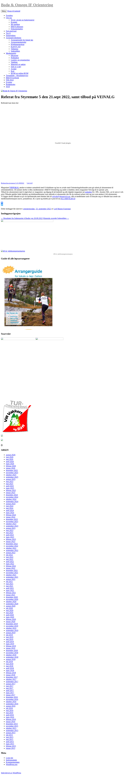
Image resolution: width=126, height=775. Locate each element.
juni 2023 (9, 530)
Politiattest (15, 58)
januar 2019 (10, 648)
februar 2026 (11, 466)
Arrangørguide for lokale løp (22, 40)
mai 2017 (9, 688)
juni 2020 (9, 610)
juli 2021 (9, 581)
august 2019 (10, 633)
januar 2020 (10, 621)
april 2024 (10, 510)
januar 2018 (10, 675)
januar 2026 (10, 468)
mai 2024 (9, 508)
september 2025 (12, 477)
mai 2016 (9, 713)
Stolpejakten (11, 35)
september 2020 (12, 604)
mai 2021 (9, 586)
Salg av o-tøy (16, 67)
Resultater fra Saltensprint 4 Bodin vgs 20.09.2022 (22, 218)
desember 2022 (12, 544)
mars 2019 (10, 644)
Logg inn (9, 758)
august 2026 (10, 455)
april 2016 (10, 715)
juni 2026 (9, 457)
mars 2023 (10, 537)
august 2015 (10, 733)
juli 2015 (9, 735)
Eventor (9, 82)
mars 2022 (10, 564)
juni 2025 (9, 481)
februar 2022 (11, 566)
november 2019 (12, 626)
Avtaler (13, 69)
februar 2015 (11, 746)
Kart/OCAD (16, 47)
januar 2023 (10, 541)
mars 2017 (10, 693)
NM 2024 (10, 80)
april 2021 (10, 588)
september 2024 (12, 501)
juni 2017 (9, 686)
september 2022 (12, 550)
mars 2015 (10, 744)
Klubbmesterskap (17, 44)
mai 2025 (9, 484)
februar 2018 (11, 673)
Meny (4, 11)
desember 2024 (12, 495)
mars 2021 (10, 590)
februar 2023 (11, 539)
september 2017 (12, 682)
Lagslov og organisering (20, 60)
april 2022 (10, 561)
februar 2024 (11, 515)
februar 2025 (11, 490)
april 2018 (10, 668)
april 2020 (10, 615)
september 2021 (12, 577)
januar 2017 (10, 695)
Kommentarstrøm (12, 762)
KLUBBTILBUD (68, 199)
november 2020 (12, 599)
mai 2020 (9, 613)
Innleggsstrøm (11, 760)
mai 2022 (9, 559)
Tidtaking (14, 49)
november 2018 (12, 653)
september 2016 (12, 704)
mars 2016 (10, 717)
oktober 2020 (11, 601)
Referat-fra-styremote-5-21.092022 (12, 183)
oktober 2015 (11, 728)
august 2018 (10, 659)
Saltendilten (15, 51)
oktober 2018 (11, 655)
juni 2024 (9, 506)
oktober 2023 (11, 524)
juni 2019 (9, 637)
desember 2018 (12, 650)
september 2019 (12, 630)
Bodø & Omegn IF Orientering (27, 5)
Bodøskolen (10, 84)
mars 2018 (10, 670)
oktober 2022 (11, 548)
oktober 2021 (11, 575)
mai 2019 (9, 639)
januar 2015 (10, 748)
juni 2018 (9, 664)
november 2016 (12, 699)
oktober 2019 (11, 628)
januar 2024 (10, 517)
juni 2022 (9, 557)
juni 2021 (9, 584)
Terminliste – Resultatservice (17, 75)
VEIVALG (14, 187)
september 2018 (12, 657)
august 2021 (10, 579)
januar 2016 (10, 722)
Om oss (9, 18)
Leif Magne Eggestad (62, 209)
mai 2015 (9, 739)
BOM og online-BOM (19, 73)
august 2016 (10, 706)
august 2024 (10, 504)
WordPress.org (11, 764)
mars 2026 (10, 464)
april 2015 (10, 742)
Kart (12, 71)
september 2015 (12, 730)
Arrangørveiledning (13, 38)
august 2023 (10, 528)
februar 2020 (11, 619)
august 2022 (10, 553)
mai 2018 (9, 666)
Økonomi (14, 55)
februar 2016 (11, 719)
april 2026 (10, 461)
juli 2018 (9, 662)
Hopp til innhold (13, 11)
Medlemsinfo (11, 53)
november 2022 (12, 546)
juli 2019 (9, 635)
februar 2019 (11, 646)
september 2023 (12, 526)
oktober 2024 (11, 499)
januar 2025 (10, 493)
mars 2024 (10, 513)
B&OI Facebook (12, 78)
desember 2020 (12, 597)
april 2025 (10, 486)
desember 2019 (12, 624)
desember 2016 (12, 697)
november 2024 (12, 497)
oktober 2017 (11, 679)
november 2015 (12, 726)
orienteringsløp (29, 209)
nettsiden (88, 192)
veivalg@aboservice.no (61, 196)
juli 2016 (9, 708)
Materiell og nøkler (18, 64)
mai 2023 (9, 533)
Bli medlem (15, 24)
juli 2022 (9, 555)
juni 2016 (9, 710)
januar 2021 (10, 595)
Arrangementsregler (18, 42)
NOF (8, 87)
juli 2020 (9, 608)
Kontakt (14, 22)
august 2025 (10, 479)
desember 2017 (12, 677)
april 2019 (10, 642)
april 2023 (10, 535)
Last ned (29, 183)
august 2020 (10, 606)
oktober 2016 (11, 702)
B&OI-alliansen (17, 27)
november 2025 (12, 473)
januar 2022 (10, 568)
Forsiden (9, 15)
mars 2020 (10, 617)
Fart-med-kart (11, 31)
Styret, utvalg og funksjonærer (22, 20)
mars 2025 (10, 488)
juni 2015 (9, 737)
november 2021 (12, 573)
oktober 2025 (11, 475)
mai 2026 (9, 459)
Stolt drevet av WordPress (11, 773)
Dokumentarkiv (17, 29)
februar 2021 (11, 593)
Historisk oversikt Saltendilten (56, 218)
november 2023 (12, 521)
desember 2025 (12, 470)
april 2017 (10, 690)
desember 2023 (12, 519)
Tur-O (8, 33)
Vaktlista (14, 62)
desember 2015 (12, 724)
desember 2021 (12, 570)
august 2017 (10, 684)
